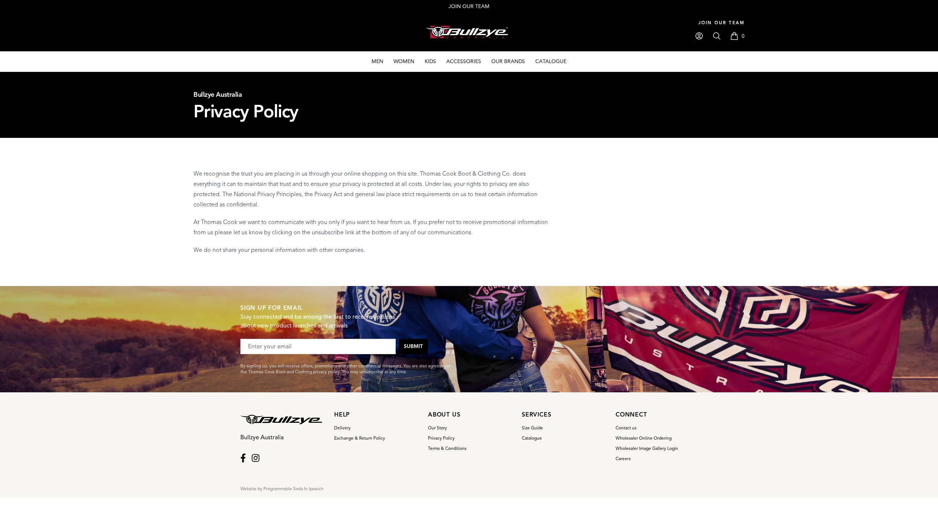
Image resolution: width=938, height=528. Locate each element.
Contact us (626, 427)
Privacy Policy (441, 438)
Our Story (437, 427)
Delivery (342, 427)
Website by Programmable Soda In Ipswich (282, 488)
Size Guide (532, 427)
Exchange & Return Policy (359, 438)
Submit (413, 346)
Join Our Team (721, 22)
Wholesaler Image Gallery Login (647, 448)
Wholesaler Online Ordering (644, 438)
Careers (623, 458)
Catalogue (532, 438)
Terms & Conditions (447, 448)
